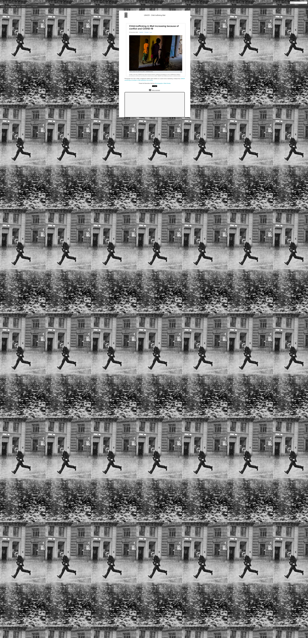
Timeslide (35, 6)
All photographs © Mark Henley (163, 83)
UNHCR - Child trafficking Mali (154, 15)
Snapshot (29, 6)
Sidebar (24, 6)
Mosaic (18, 6)
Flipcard (8, 6)
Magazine (13, 6)
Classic (2, 6)
